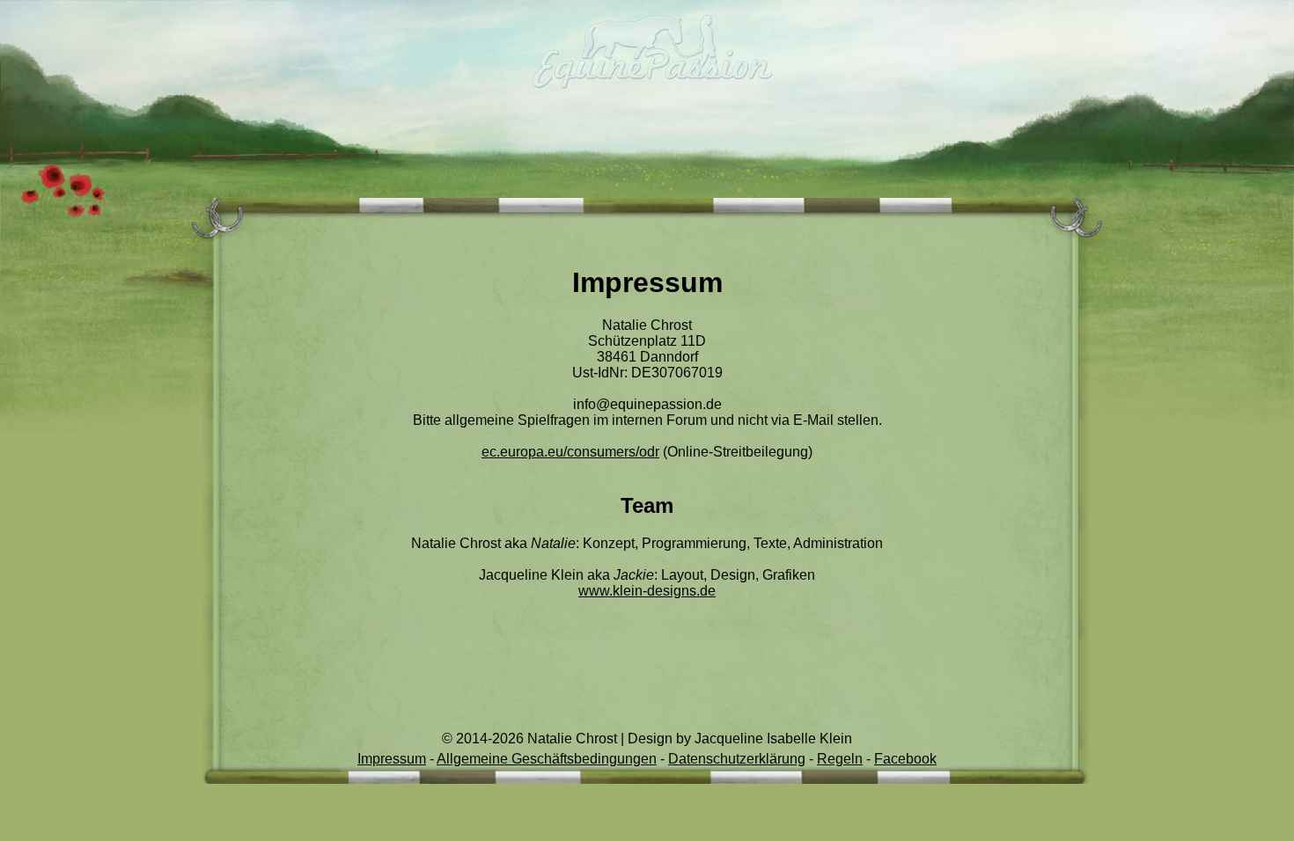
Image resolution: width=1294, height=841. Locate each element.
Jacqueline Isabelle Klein (773, 738)
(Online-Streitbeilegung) (647, 451)
